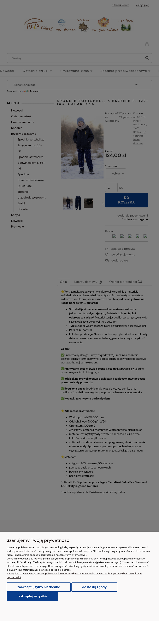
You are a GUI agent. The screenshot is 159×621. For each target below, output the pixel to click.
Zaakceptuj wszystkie (32, 596)
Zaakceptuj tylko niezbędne (38, 587)
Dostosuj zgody (94, 587)
